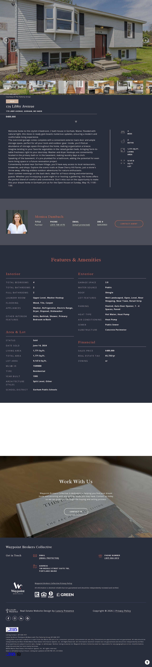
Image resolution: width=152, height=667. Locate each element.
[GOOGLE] (27, 618)
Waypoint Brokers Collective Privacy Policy (53, 583)
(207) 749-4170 (57, 225)
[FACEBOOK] (8, 618)
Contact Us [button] (76, 511)
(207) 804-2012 (111, 558)
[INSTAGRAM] (14, 618)
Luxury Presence (64, 610)
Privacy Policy (123, 610)
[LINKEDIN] (21, 618)
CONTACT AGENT (129, 224)
